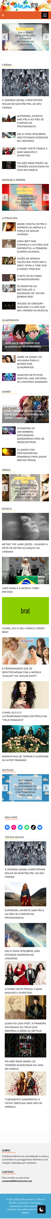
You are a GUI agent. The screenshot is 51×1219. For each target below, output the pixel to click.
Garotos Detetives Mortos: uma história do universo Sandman (32, 379)
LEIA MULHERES (25, 190)
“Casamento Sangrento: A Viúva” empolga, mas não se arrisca (23, 1103)
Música (7, 509)
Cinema (7, 64)
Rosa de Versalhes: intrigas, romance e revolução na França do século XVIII (25, 202)
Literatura (10, 218)
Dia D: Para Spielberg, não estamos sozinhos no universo (32, 137)
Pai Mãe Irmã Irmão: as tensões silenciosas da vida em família (33, 166)
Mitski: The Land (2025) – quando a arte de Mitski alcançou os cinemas (25, 548)
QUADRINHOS (10, 320)
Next (46, 36)
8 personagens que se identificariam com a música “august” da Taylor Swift (21, 673)
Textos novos (14, 837)
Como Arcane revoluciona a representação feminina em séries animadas (24, 415)
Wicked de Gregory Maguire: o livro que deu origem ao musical (32, 307)
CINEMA (20, 30)
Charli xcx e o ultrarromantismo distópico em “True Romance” (24, 716)
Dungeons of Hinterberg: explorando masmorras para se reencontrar (30, 435)
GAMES (6, 392)
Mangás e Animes (13, 179)
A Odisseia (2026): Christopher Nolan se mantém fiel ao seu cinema (22, 104)
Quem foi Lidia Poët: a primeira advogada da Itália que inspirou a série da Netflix (25, 1027)
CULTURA (29, 30)
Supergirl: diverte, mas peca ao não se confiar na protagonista (24, 914)
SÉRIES (20, 477)
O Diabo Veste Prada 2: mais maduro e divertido (25, 38)
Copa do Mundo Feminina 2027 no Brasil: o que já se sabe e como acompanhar (25, 788)
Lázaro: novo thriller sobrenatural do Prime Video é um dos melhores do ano (25, 490)
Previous (5, 36)
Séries (6, 470)
